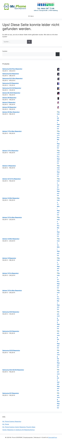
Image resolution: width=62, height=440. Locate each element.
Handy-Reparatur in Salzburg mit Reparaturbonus (18, 430)
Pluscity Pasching (31, 2)
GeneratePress (52, 437)
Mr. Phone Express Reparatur (11, 421)
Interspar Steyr (44, 2)
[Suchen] (29, 42)
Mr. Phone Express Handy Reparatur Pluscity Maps (18, 427)
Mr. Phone (5, 424)
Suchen (4, 51)
